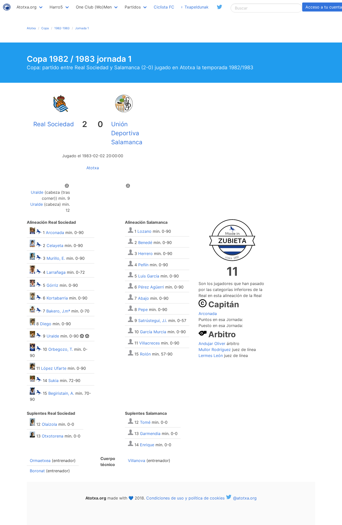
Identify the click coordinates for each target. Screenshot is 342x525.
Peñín (143, 264)
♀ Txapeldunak (194, 7)
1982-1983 (62, 28)
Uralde (37, 192)
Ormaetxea (40, 460)
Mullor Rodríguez (215, 349)
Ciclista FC (164, 7)
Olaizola (49, 424)
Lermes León (211, 355)
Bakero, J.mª (58, 311)
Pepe (143, 309)
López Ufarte (53, 368)
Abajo (143, 298)
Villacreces (149, 342)
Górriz (52, 285)
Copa (45, 28)
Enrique (147, 444)
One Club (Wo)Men (94, 7)
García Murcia (153, 331)
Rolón (145, 354)
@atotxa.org (244, 498)
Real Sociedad (53, 124)
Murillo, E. (56, 258)
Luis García (148, 275)
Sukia (53, 380)
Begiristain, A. (61, 393)
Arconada (55, 232)
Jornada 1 (82, 28)
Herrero (145, 253)
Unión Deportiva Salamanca (126, 133)
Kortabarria (57, 298)
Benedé (145, 242)
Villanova (136, 460)
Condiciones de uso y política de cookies (185, 498)
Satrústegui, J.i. (152, 320)
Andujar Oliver (212, 343)
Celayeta (55, 245)
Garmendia (150, 433)
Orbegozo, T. (60, 349)
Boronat (37, 470)
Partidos (133, 7)
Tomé (145, 422)
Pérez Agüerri (151, 287)
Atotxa (31, 28)
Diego (45, 323)
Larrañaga (56, 272)
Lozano (144, 231)
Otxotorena (52, 436)
